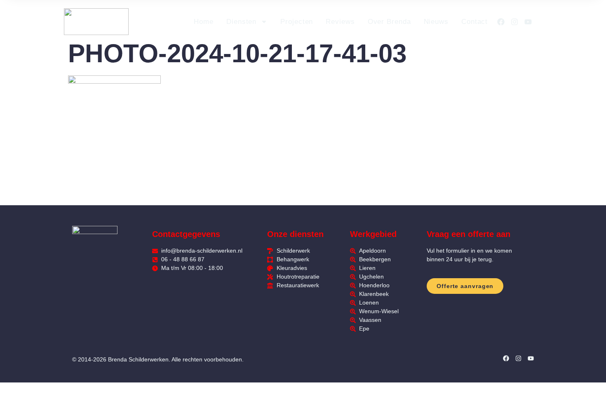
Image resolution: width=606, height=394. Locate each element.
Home (204, 22)
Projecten (296, 22)
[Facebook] (501, 22)
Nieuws (436, 22)
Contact (474, 22)
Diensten (241, 22)
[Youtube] (528, 22)
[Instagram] (514, 22)
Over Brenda (389, 22)
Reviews (340, 22)
